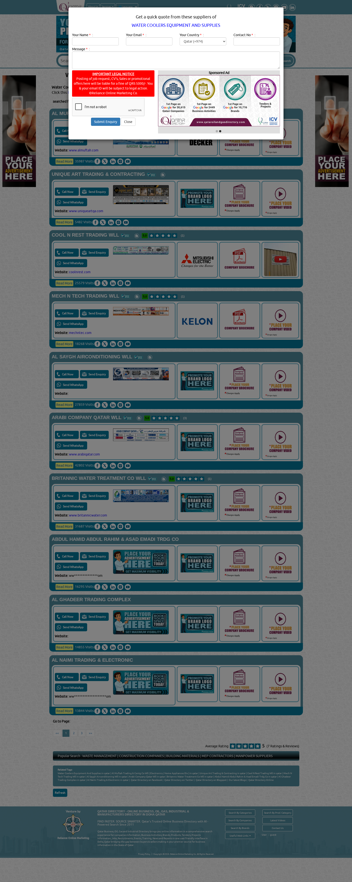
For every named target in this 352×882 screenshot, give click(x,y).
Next (212, 137)
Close (128, 122)
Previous (183, 137)
